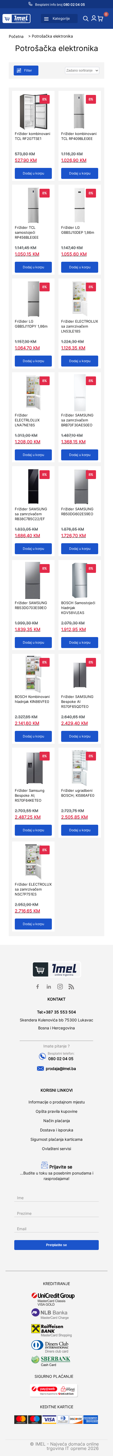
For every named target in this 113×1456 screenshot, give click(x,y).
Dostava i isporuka (56, 1130)
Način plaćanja (56, 1120)
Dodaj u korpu (33, 173)
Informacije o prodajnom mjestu (57, 1102)
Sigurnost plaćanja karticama (56, 1139)
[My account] (93, 19)
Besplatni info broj (59, 4)
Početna (16, 36)
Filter (28, 70)
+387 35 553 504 (59, 1012)
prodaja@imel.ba (61, 1068)
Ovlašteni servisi (56, 1148)
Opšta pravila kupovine (56, 1111)
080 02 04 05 (61, 1058)
